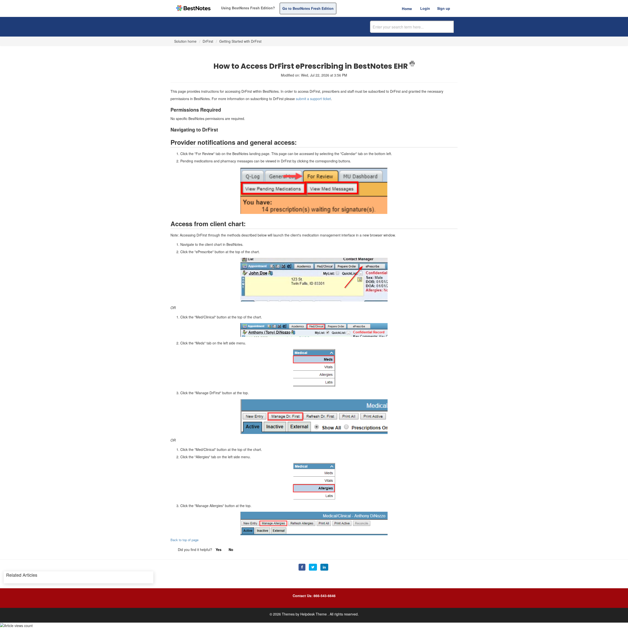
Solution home (185, 41)
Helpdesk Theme (314, 614)
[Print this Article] (412, 63)
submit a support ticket (313, 98)
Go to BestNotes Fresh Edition (308, 8)
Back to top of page (184, 539)
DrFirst (208, 41)
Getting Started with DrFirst (240, 41)
